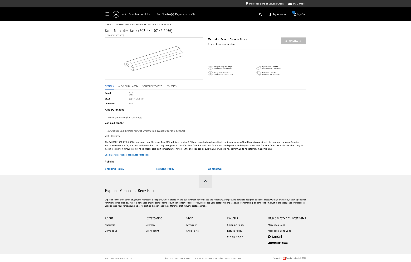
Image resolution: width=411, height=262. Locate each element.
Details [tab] (109, 86)
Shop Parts (192, 230)
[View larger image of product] (154, 58)
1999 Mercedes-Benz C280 (122, 24)
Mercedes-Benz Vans (279, 230)
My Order (191, 225)
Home (107, 24)
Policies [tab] (171, 86)
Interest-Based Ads (233, 258)
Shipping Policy (114, 169)
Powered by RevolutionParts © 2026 (289, 258)
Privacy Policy (235, 236)
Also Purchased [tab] (128, 86)
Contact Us (215, 169)
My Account (279, 14)
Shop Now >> (293, 40)
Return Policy (234, 230)
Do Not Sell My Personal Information (207, 258)
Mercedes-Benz (276, 225)
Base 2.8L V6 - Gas (143, 24)
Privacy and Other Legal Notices (176, 258)
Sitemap (150, 225)
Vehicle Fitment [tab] (152, 86)
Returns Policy (165, 169)
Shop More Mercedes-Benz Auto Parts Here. (127, 154)
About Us (110, 225)
